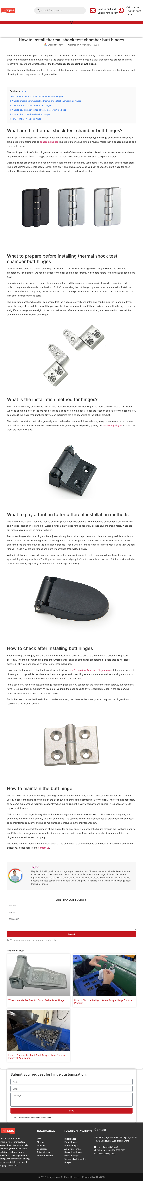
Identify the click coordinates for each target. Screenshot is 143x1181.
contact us (43, 847)
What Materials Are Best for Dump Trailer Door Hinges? (37, 1000)
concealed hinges (49, 141)
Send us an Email (107, 9)
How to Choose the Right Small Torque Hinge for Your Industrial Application (36, 1056)
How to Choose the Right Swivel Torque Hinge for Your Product (103, 1001)
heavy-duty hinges (112, 425)
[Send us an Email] (93, 10)
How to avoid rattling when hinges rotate (90, 670)
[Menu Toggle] (71, 22)
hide (24, 91)
